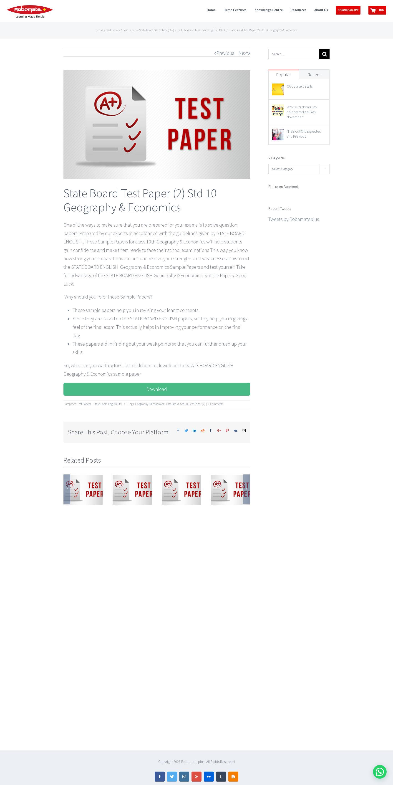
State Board (172, 404)
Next (243, 53)
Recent (314, 74)
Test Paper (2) (197, 404)
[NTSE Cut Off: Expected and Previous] (278, 132)
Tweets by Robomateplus (293, 219)
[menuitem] (215, 9)
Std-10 (184, 404)
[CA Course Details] (278, 87)
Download (156, 389)
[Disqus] (156, 563)
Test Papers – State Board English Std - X (101, 404)
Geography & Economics (149, 404)
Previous (225, 53)
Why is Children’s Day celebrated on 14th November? (302, 112)
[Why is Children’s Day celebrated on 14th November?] (278, 108)
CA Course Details (299, 86)
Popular (283, 74)
